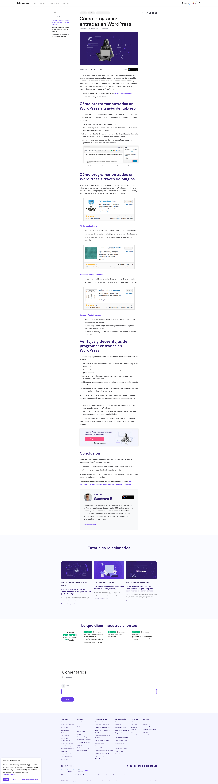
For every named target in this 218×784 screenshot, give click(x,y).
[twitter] (139, 766)
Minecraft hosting (66, 746)
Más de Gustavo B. (90, 525)
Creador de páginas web (102, 724)
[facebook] (131, 766)
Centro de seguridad (121, 748)
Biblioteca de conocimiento (147, 725)
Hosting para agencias (67, 743)
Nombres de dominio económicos (83, 728)
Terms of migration (120, 743)
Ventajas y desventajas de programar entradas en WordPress (60, 36)
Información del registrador (126, 774)
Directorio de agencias (121, 737)
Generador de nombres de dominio (102, 736)
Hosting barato (65, 759)
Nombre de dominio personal (85, 748)
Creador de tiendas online (102, 730)
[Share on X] (150, 13)
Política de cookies (9, 774)
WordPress (91, 13)
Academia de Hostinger (149, 729)
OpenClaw (64, 751)
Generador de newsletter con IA (104, 750)
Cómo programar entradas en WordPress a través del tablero (60, 22)
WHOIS (79, 734)
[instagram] (135, 766)
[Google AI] (95, 70)
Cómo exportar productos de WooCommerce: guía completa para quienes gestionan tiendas (139, 588)
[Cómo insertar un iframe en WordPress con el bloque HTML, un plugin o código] (76, 570)
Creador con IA (99, 722)
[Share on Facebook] (153, 13)
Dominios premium (82, 750)
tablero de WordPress (123, 93)
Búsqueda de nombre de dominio (84, 723)
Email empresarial (66, 733)
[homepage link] (23, 3)
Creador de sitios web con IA (103, 727)
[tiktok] (151, 766)
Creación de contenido (103, 13)
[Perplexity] (101, 70)
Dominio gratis (81, 731)
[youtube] (143, 766)
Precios (35, 3)
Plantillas (97, 733)
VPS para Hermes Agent (67, 748)
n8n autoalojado (65, 730)
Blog (132, 732)
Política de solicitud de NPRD (69, 774)
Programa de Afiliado (121, 727)
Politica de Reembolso (98, 774)
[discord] (155, 766)
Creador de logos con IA (102, 753)
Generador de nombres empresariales (101, 747)
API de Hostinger (99, 758)
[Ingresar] (199, 3)
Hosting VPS (64, 727)
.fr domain (80, 745)
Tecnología (134, 724)
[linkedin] (127, 766)
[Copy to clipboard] (147, 13)
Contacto (145, 732)
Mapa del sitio (119, 751)
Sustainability (134, 735)
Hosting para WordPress (68, 724)
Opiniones (118, 724)
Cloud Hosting (65, 735)
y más (86, 770)
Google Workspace (66, 756)
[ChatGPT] (88, 70)
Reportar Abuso (147, 735)
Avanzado (110, 583)
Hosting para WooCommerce (65, 739)
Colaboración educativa (122, 730)
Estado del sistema (120, 746)
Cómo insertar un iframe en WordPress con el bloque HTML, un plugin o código (76, 591)
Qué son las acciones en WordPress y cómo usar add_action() (109, 587)
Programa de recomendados (119, 734)
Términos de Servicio (111, 774)
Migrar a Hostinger (100, 756)
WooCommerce (145, 583)
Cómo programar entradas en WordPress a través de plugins (60, 29)
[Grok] (98, 70)
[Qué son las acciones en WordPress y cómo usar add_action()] (109, 570)
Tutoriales (83, 13)
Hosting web (64, 722)
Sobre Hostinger (135, 722)
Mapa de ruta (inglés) (121, 740)
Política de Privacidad (84, 774)
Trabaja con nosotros (134, 728)
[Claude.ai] (92, 70)
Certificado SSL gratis (83, 737)
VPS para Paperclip (66, 754)
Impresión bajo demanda (102, 740)
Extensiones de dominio (83, 742)
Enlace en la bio (99, 743)
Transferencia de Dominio (84, 739)
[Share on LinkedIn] (156, 13)
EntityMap (118, 754)
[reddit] (147, 766)
